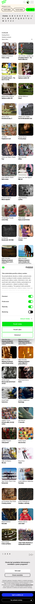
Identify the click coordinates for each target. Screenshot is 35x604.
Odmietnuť (17, 335)
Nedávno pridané (6, 37)
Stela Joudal (21, 218)
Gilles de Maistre (6, 461)
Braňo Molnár (5, 542)
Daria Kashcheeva (23, 380)
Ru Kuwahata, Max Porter (9, 501)
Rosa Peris (21, 461)
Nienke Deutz (5, 116)
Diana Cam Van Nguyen (25, 177)
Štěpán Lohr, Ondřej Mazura (23, 117)
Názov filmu (5, 39)
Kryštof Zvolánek (6, 197)
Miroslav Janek (22, 238)
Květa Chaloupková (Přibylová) (23, 501)
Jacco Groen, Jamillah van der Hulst (25, 56)
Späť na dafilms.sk (17, 595)
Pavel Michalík (22, 157)
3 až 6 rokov (7, 9)
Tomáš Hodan (5, 380)
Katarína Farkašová (7, 56)
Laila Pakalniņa (22, 197)
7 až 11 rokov (19, 9)
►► (25, 554)
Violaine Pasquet (6, 440)
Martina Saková (22, 521)
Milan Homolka (6, 258)
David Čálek (5, 400)
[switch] (30, 301)
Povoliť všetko (17, 324)
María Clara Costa (7, 76)
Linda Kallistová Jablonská (25, 481)
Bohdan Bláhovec (23, 96)
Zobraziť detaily (25, 318)
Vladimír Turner (6, 420)
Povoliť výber (17, 329)
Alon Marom (21, 420)
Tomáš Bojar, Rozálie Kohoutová (7, 218)
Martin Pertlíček (6, 521)
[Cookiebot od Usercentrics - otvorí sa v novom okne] (25, 267)
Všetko (5, 16)
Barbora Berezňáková (24, 76)
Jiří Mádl (4, 137)
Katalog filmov (5, 35)
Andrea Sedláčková (23, 400)
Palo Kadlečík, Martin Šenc (8, 177)
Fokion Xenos (22, 440)
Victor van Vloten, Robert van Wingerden (9, 157)
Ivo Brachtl (5, 238)
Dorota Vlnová (22, 137)
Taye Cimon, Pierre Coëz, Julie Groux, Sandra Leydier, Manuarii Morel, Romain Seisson (9, 481)
